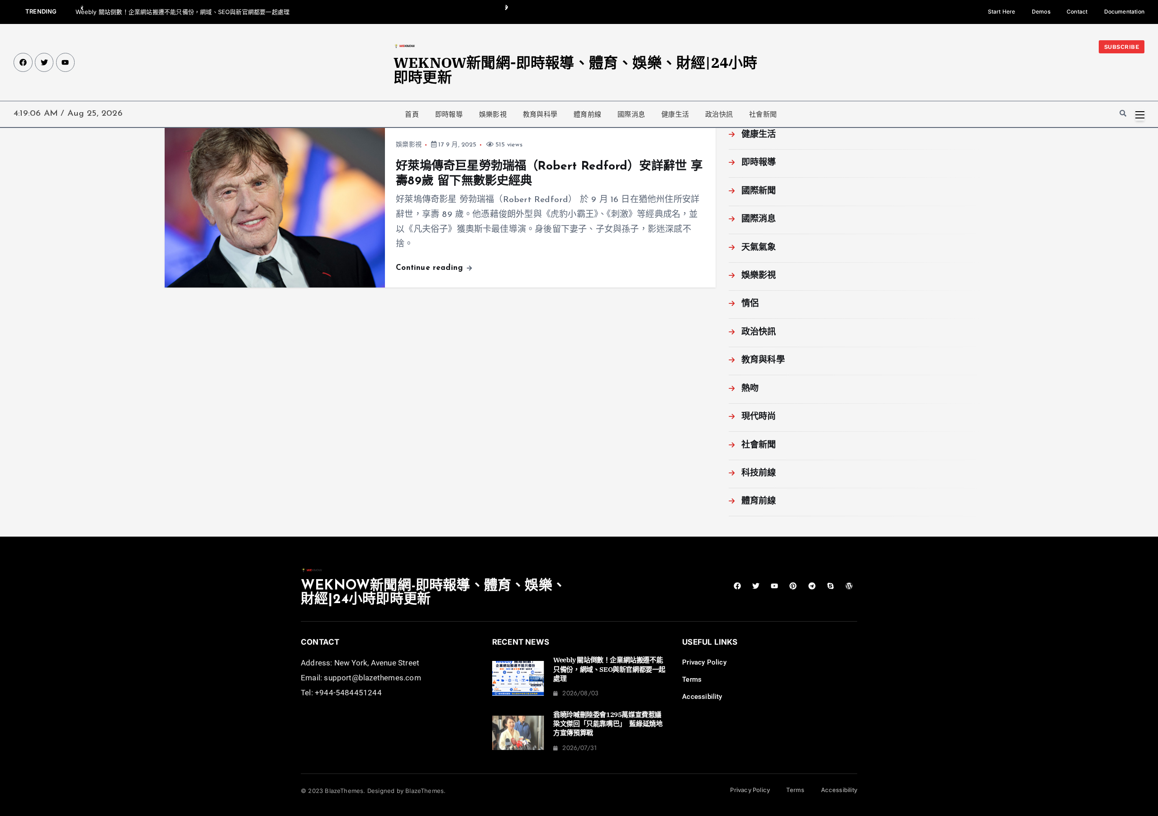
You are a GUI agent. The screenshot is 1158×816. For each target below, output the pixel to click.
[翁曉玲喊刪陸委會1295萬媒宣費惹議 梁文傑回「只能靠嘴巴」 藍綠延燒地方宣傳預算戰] (518, 733)
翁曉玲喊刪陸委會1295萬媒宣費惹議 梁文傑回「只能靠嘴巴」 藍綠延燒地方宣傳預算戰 (610, 723)
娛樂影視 (493, 114)
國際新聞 (758, 191)
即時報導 (449, 114)
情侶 (750, 304)
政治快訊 (719, 114)
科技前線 (758, 473)
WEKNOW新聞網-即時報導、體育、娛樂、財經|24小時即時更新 (575, 69)
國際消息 (631, 114)
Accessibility (702, 697)
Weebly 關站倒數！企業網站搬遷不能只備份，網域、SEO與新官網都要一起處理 (183, 11)
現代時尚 (758, 417)
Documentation (1124, 11)
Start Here (1002, 11)
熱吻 (750, 389)
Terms (692, 679)
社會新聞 (763, 114)
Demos (1041, 11)
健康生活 (675, 114)
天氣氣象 (758, 248)
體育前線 (587, 114)
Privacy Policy (704, 662)
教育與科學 (540, 114)
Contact (1077, 11)
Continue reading (430, 268)
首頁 (411, 114)
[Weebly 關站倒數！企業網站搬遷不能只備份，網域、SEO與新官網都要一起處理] (518, 678)
